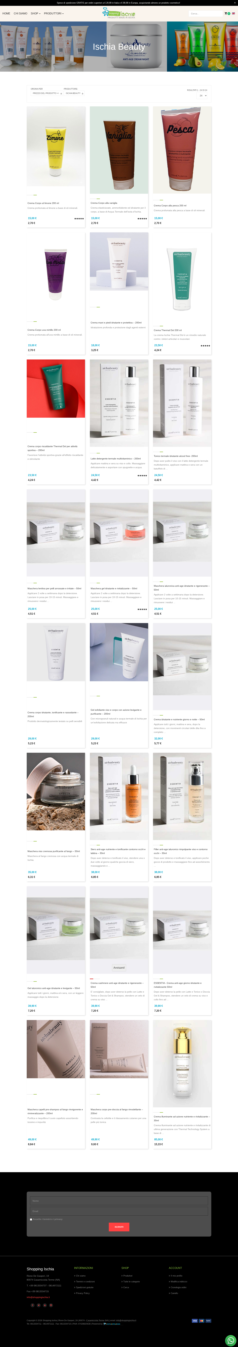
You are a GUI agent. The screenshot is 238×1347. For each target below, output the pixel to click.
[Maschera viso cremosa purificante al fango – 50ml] (56, 791)
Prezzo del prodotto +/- (46, 93)
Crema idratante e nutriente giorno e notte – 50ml (179, 719)
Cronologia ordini (178, 1287)
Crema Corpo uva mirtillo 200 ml (44, 330)
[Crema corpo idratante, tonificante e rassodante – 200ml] (56, 652)
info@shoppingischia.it (38, 1297)
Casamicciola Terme (95, 1320)
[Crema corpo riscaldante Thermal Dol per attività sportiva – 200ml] (56, 388)
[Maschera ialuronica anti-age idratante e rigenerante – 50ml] (182, 533)
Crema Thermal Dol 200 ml (168, 330)
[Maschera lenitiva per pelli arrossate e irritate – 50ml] (56, 532)
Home (6, 13)
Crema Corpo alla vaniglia (104, 203)
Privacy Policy (83, 1293)
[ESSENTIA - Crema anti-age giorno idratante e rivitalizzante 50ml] (182, 930)
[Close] (235, 3)
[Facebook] (32, 1305)
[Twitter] (39, 1305)
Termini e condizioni (85, 1281)
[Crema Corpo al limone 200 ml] (56, 146)
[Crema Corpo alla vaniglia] (119, 150)
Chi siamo (20, 13)
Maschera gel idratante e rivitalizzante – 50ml (114, 588)
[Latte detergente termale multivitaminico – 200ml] (119, 403)
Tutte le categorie (131, 1281)
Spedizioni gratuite (84, 1287)
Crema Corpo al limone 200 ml (43, 203)
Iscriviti (119, 1227)
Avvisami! (119, 967)
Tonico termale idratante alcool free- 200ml (176, 456)
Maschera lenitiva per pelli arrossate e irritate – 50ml (54, 588)
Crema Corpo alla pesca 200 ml (170, 205)
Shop (35, 13)
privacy (58, 1219)
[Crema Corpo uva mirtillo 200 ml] (56, 272)
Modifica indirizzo (179, 1281)
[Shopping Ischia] (119, 13)
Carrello (174, 1293)
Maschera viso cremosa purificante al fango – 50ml (54, 851)
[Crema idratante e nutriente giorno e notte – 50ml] (182, 666)
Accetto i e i (47, 1219)
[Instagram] (51, 1305)
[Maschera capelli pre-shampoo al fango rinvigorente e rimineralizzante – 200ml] (56, 1049)
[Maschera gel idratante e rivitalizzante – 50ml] (119, 533)
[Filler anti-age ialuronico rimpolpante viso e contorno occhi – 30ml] (182, 796)
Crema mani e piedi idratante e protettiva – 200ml (116, 322)
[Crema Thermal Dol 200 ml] (182, 276)
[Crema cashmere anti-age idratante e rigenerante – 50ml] (119, 930)
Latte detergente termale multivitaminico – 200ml (116, 458)
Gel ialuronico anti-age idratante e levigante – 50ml (54, 988)
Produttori (53, 13)
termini (47, 1219)
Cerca (126, 1287)
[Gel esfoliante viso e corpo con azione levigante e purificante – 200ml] (119, 652)
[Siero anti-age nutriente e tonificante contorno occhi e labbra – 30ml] (119, 796)
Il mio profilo (176, 1276)
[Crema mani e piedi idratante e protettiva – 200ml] (119, 261)
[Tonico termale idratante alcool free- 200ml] (182, 403)
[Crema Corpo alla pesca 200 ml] (182, 149)
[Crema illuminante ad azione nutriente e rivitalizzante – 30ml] (182, 1063)
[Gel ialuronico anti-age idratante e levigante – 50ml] (56, 930)
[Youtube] (45, 1305)
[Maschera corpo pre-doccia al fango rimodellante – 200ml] (119, 1049)
